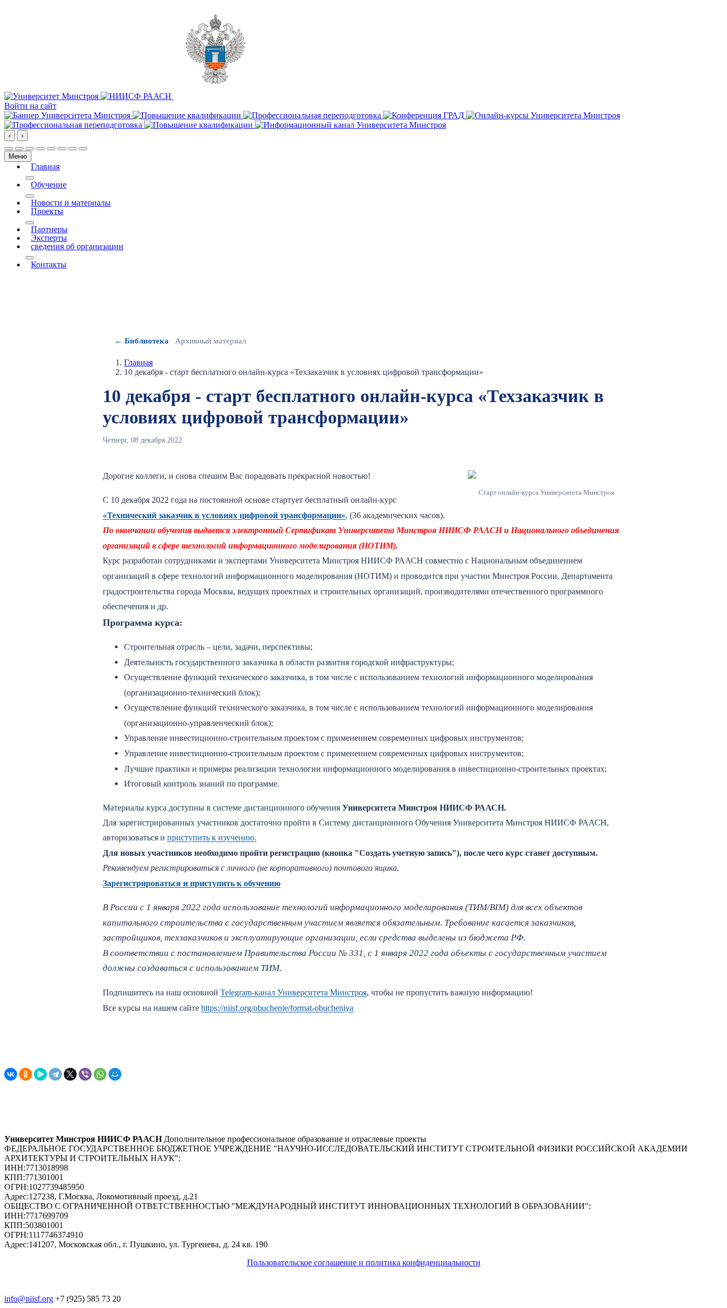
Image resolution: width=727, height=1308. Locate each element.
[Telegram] (55, 1074)
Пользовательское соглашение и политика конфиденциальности (364, 1262)
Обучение (49, 185)
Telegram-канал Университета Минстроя (293, 992)
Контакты (49, 264)
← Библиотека (141, 341)
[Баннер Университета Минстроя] (68, 115)
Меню (18, 156)
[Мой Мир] (115, 1074)
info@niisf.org (28, 1298)
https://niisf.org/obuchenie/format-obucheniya (277, 1007)
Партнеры (49, 229)
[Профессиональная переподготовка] (313, 115)
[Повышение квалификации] (188, 115)
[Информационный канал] (350, 124)
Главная (45, 166)
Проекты (47, 211)
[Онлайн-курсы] (543, 115)
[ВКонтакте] (10, 1074)
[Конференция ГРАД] (424, 115)
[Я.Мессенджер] (40, 1074)
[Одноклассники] (25, 1074)
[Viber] (85, 1074)
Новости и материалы (71, 203)
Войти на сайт (30, 105)
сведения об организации (77, 246)
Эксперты (49, 238)
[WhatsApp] (100, 1074)
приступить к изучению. (212, 837)
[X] (70, 1074)
